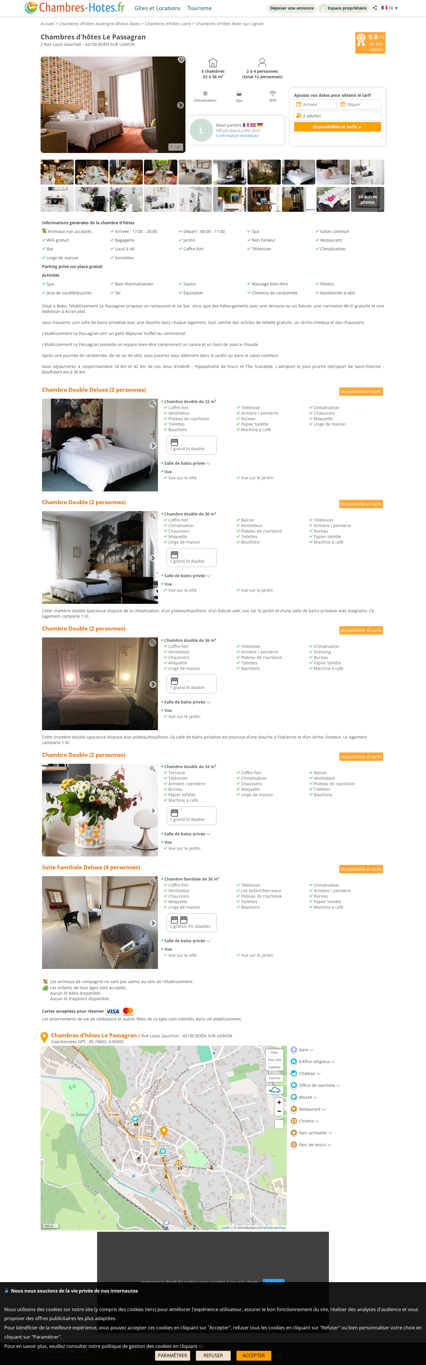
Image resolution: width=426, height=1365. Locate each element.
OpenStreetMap (273, 1227)
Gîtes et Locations (157, 8)
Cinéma (306, 1121)
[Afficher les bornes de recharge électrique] (275, 1090)
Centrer (275, 1078)
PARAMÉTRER (172, 1355)
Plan (274, 1052)
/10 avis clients (376, 42)
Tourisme (199, 8)
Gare (303, 1049)
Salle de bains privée (184, 463)
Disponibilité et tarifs (361, 391)
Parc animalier (312, 1133)
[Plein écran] (279, 1124)
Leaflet (225, 1227)
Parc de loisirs (312, 1144)
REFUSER (213, 1355)
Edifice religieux (314, 1061)
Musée (305, 1097)
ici (201, 1346)
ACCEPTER (254, 1355)
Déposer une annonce (292, 8)
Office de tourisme (316, 1085)
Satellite (275, 1067)
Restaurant (309, 1109)
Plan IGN (274, 1060)
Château (306, 1073)
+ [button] (279, 1102)
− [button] (279, 1111)
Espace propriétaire (347, 8)
